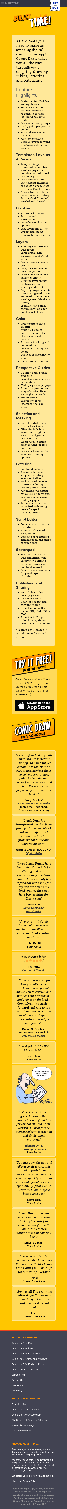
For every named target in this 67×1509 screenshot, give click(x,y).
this (51, 1475)
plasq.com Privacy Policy (24, 1481)
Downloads (17, 1385)
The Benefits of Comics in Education (30, 1420)
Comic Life (39, 1190)
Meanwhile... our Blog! (23, 1425)
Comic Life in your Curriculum (26, 1414)
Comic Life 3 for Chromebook (27, 1353)
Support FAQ (18, 1374)
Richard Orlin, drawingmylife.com (34, 1147)
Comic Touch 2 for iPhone (25, 1369)
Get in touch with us (21, 1430)
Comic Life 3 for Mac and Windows (29, 1358)
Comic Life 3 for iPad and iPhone (28, 1364)
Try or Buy (17, 1390)
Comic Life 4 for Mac (22, 1343)
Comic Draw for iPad (22, 1348)
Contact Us (17, 1380)
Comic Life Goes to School (25, 1409)
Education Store (20, 1404)
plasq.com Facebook (14, 1437)
